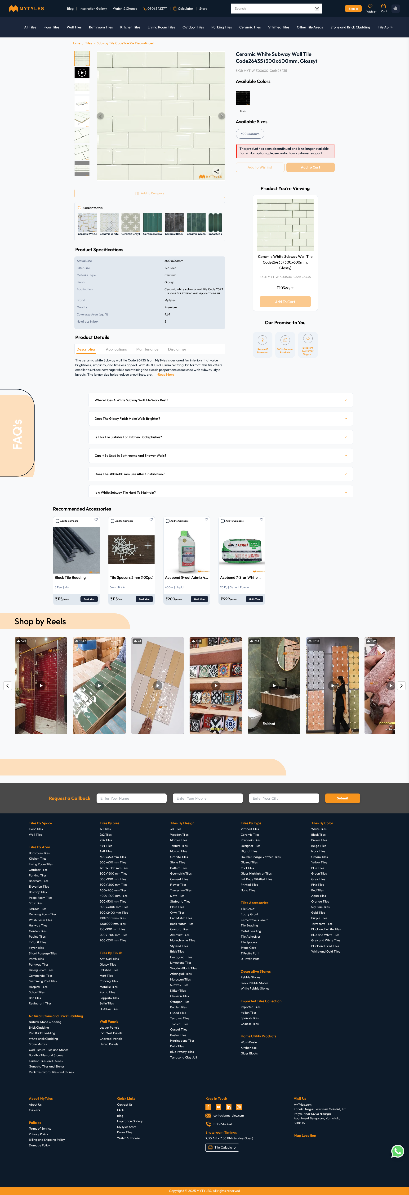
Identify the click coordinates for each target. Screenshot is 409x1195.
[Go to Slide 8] (82, 168)
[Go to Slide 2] (82, 72)
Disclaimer (177, 349)
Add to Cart (310, 167)
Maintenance (147, 349)
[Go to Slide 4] (82, 103)
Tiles (88, 43)
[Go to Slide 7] (82, 152)
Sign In (353, 8)
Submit (342, 798)
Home (75, 43)
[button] (161, 116)
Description (86, 349)
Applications (116, 349)
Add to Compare (69, 520)
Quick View (89, 599)
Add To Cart (285, 301)
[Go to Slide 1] (82, 58)
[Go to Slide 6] (82, 136)
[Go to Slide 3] (82, 87)
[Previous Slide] (100, 115)
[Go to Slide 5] (82, 119)
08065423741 (157, 8)
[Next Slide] (221, 115)
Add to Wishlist (260, 167)
